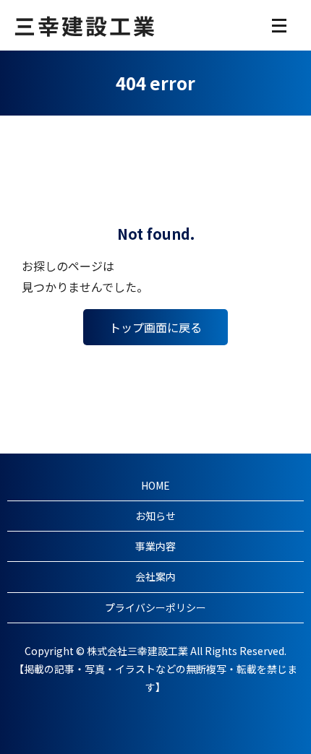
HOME (155, 485)
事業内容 (155, 546)
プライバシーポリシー (155, 607)
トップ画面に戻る (155, 327)
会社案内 (155, 576)
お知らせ (155, 515)
